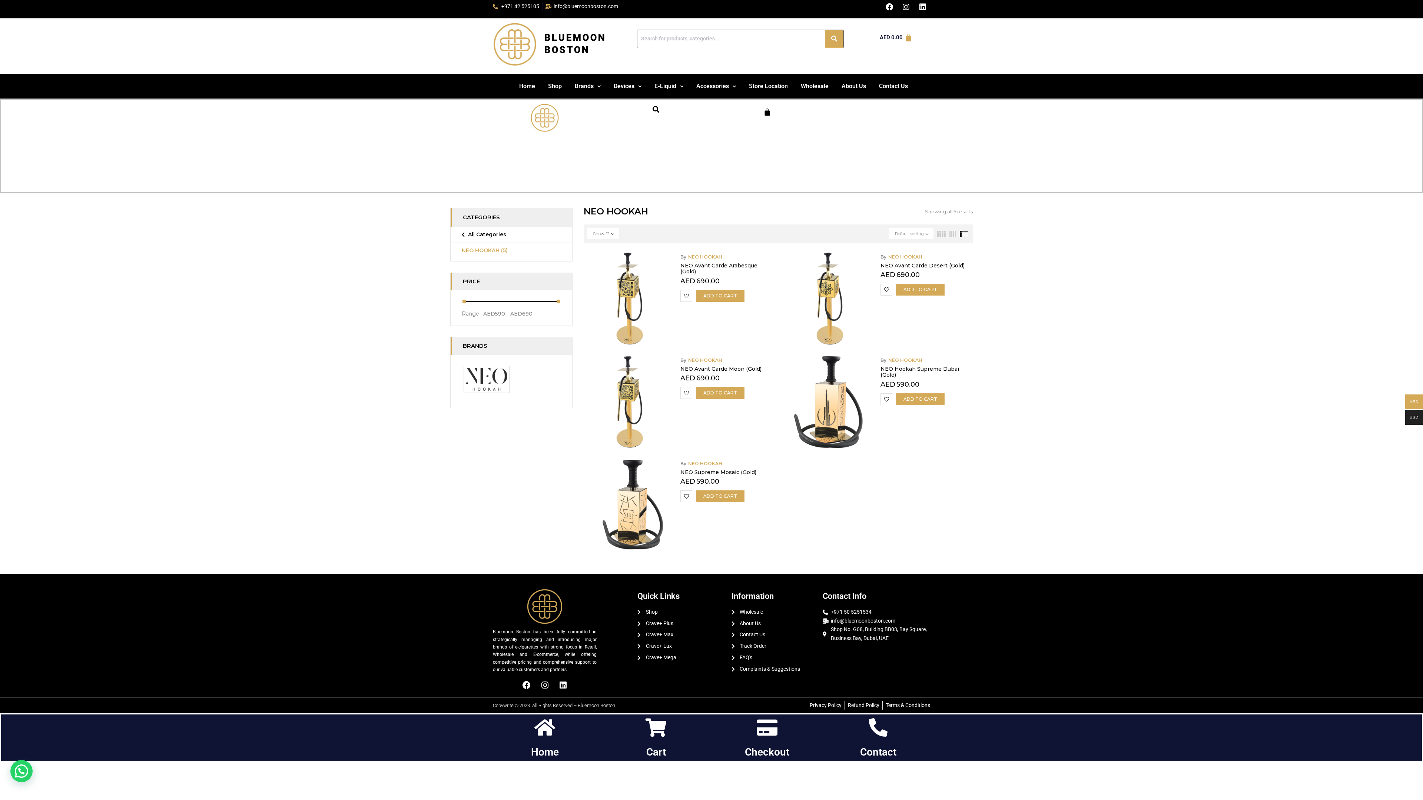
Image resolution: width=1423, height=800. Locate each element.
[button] (587, 86)
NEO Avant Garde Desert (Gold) (922, 265)
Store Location (768, 86)
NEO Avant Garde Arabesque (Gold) (718, 268)
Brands (584, 86)
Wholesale (815, 86)
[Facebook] (526, 685)
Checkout (767, 752)
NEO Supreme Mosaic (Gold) (718, 472)
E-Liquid (665, 86)
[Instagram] (545, 685)
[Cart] (767, 112)
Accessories (712, 86)
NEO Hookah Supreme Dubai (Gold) (919, 372)
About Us (854, 86)
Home (527, 86)
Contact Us (893, 86)
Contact (878, 752)
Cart (656, 752)
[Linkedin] (563, 685)
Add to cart (720, 296)
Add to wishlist (686, 296)
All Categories (487, 234)
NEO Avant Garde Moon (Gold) (721, 369)
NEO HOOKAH (485, 250)
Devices (624, 86)
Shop (555, 86)
